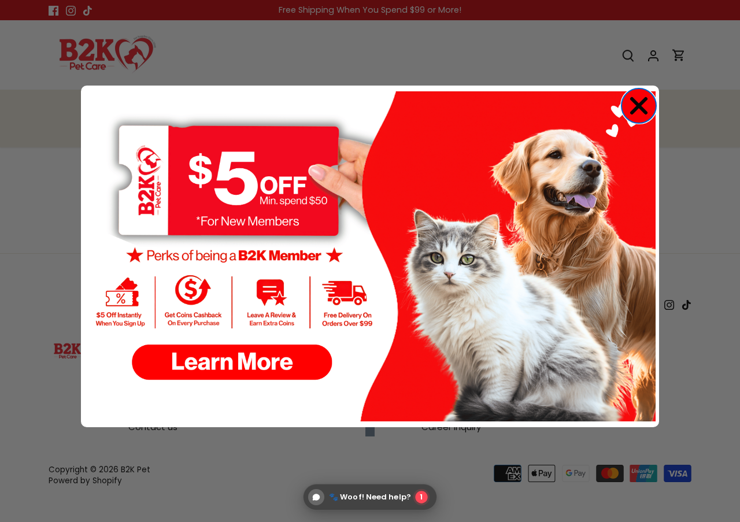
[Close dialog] (638, 105)
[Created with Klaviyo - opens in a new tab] (370, 431)
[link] (370, 256)
